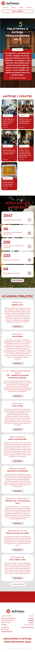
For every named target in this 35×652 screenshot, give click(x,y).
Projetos (21, 7)
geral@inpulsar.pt (6, 631)
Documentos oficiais (27, 627)
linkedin (31, 622)
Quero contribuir (17, 11)
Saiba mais (17, 326)
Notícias (13, 7)
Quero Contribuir (17, 280)
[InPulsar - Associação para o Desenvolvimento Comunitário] (15, 3)
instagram (31, 620)
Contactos (29, 7)
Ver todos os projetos (17, 584)
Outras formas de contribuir (17, 78)
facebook (31, 618)
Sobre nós (5, 7)
